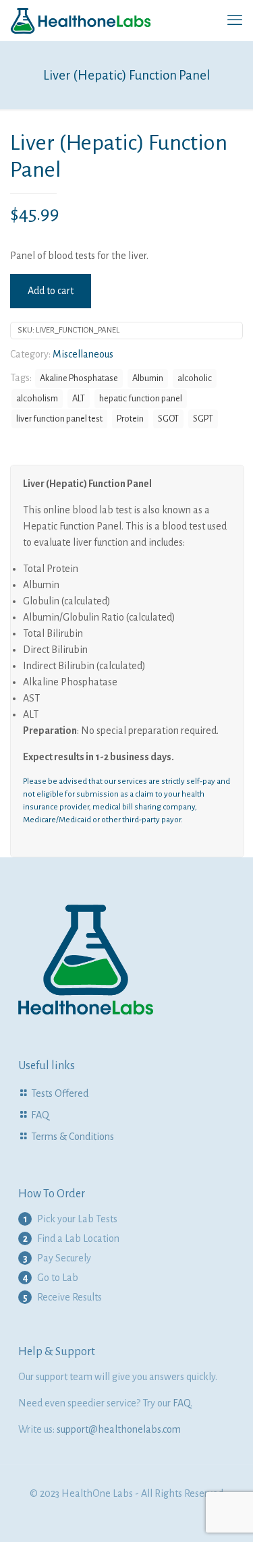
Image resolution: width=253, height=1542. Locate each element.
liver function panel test (59, 418)
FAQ (40, 1115)
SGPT (203, 418)
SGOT (168, 418)
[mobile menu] (234, 20)
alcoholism (37, 398)
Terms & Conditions (72, 1136)
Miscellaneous (83, 354)
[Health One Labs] (81, 20)
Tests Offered (59, 1093)
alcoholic (194, 378)
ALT (78, 398)
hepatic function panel (140, 398)
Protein (130, 418)
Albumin (147, 378)
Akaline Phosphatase (79, 378)
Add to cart (51, 290)
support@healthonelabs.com (119, 1429)
